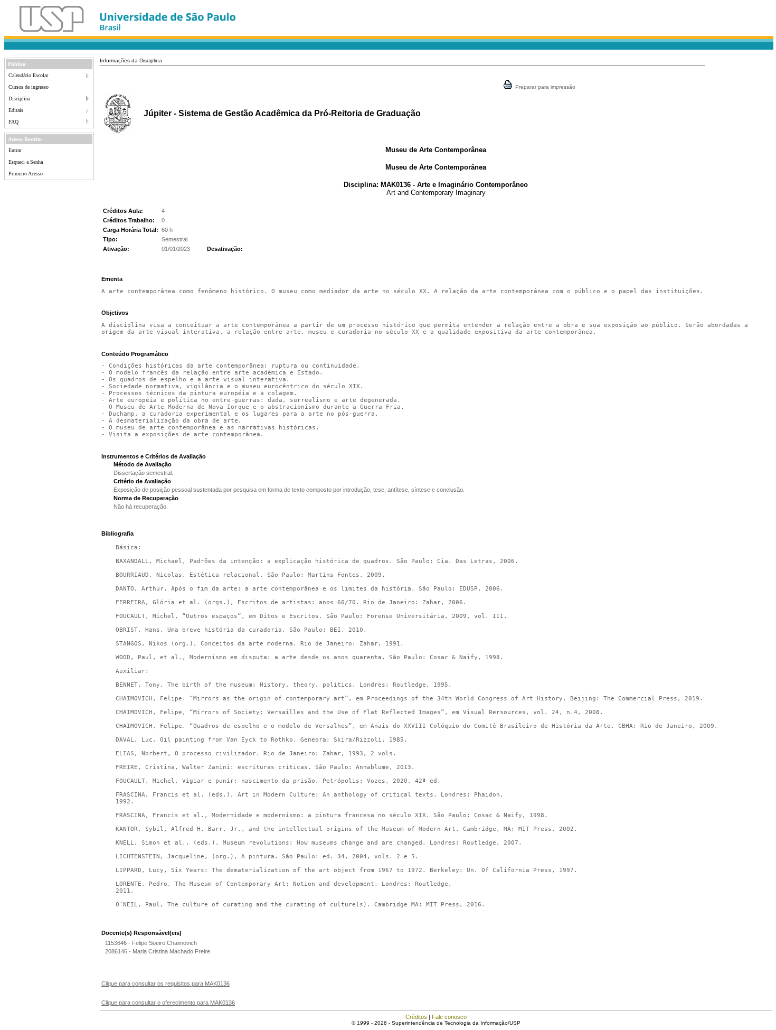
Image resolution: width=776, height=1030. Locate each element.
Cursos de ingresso (28, 87)
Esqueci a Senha (25, 162)
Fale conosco (449, 1017)
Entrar (14, 150)
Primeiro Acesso (25, 173)
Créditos (416, 1017)
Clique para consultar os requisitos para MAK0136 (165, 983)
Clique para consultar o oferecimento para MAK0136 (168, 1002)
